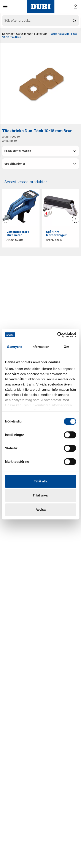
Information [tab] (40, 347)
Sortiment (8, 33)
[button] (5, 6)
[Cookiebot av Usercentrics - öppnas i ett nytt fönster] (57, 334)
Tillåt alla (40, 481)
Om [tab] (66, 347)
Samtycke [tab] (14, 347)
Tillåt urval (40, 495)
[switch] (70, 434)
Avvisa (41, 509)
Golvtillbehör (24, 33)
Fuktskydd (41, 33)
